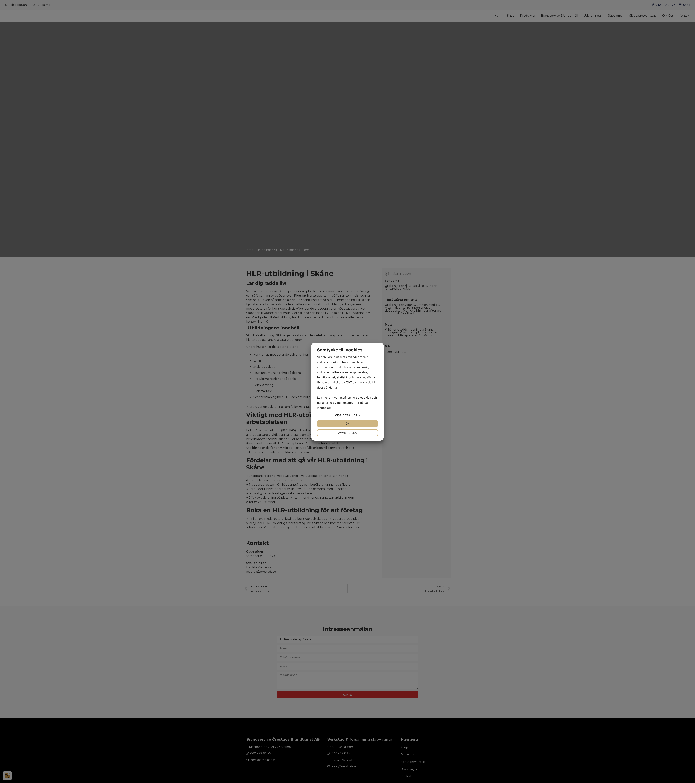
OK (347, 423)
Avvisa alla (347, 432)
